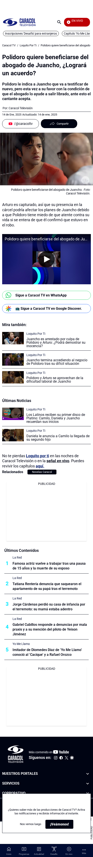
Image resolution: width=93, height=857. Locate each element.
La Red (17, 557)
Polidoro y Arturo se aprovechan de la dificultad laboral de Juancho (54, 379)
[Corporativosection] (87, 793)
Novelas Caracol (42, 472)
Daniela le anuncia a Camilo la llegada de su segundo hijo (58, 438)
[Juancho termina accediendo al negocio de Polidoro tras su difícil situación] (13, 359)
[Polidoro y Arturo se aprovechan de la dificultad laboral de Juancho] (13, 377)
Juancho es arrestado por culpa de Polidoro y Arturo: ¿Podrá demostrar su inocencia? (55, 342)
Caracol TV (9, 45)
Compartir (63, 123)
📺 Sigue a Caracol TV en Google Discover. (48, 308)
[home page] (19, 22)
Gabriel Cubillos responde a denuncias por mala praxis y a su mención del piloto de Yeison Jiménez (50, 629)
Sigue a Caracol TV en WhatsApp (41, 295)
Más (84, 853)
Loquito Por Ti (28, 45)
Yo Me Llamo (21, 644)
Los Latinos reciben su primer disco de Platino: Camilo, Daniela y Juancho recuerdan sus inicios (55, 418)
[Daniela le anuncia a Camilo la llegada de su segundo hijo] (13, 435)
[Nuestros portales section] (87, 774)
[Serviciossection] (87, 783)
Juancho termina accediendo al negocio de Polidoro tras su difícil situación (56, 362)
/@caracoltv (23, 124)
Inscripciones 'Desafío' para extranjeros (31, 33)
